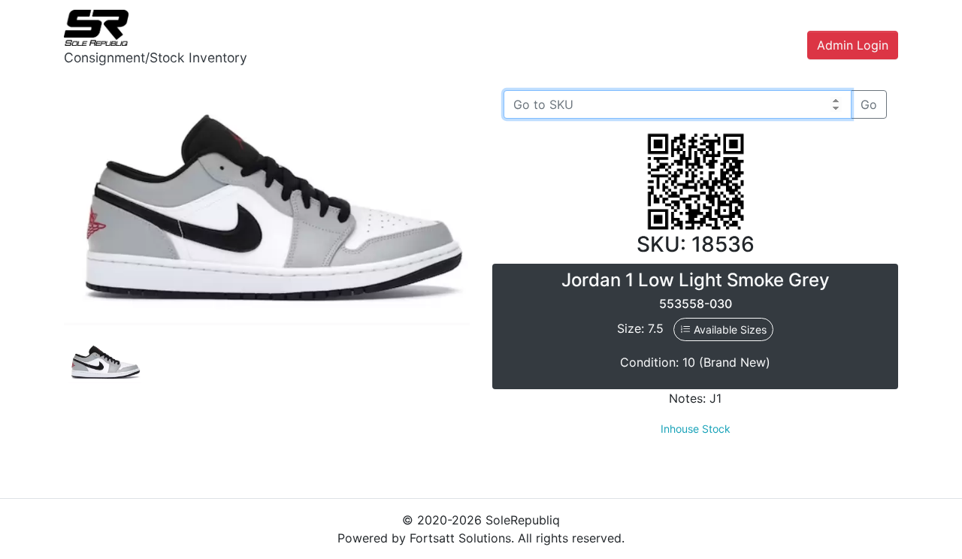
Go (869, 104)
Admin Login (852, 45)
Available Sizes (729, 329)
